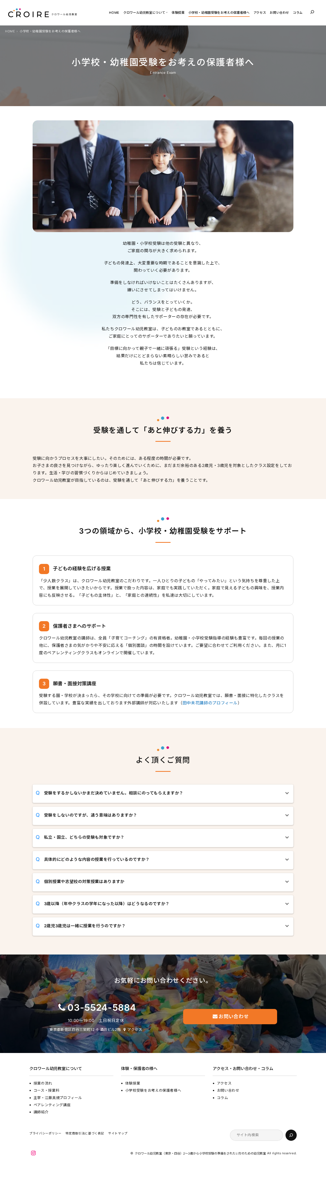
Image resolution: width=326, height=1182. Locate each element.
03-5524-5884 (101, 1007)
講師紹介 (41, 1112)
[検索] (291, 1135)
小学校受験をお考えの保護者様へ (153, 1090)
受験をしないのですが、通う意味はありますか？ (90, 815)
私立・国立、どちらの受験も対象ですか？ (84, 837)
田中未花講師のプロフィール (210, 702)
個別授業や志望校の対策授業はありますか (84, 881)
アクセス (135, 1029)
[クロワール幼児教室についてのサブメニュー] (167, 12)
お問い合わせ (228, 1090)
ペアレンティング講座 (52, 1105)
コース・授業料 (46, 1090)
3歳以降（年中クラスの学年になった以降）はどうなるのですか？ (107, 903)
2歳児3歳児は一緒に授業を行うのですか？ (85, 925)
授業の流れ (43, 1083)
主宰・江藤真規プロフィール (58, 1097)
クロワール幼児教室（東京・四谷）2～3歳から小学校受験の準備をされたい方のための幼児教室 (200, 1153)
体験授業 (132, 1083)
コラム (222, 1097)
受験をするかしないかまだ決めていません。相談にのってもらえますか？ (113, 792)
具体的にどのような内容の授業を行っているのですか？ (97, 859)
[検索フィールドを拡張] (312, 12)
